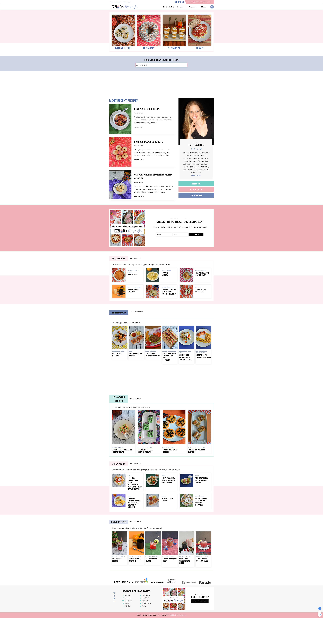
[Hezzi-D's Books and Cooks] (124, 7)
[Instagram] (179, 2)
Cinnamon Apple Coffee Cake (202, 274)
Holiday (188, 556)
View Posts (134, 258)
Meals (199, 48)
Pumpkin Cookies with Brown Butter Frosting (169, 291)
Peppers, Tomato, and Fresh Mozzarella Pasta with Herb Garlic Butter (135, 483)
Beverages (131, 287)
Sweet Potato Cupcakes (201, 290)
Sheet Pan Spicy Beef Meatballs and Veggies (168, 480)
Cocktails (196, 189)
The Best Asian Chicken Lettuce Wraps (202, 480)
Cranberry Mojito (117, 560)
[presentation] (120, 119)
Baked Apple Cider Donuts (148, 141)
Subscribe (196, 234)
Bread (127, 603)
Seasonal (174, 48)
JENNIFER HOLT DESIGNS (178, 615)
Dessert (130, 270)
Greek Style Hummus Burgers (153, 354)
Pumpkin (136, 270)
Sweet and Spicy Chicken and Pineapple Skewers (169, 356)
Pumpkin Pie (132, 274)
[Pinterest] (183, 2)
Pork (180, 352)
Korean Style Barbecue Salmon (203, 356)
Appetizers (146, 595)
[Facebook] (176, 2)
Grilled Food (116, 351)
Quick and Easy (200, 352)
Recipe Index (168, 7)
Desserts (149, 48)
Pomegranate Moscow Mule (202, 560)
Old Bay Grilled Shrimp (135, 354)
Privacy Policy (127, 2)
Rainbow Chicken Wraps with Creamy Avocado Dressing (134, 502)
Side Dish (128, 606)
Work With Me (118, 2)
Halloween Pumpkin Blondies (196, 451)
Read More (138, 127)
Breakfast (145, 598)
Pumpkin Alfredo (165, 274)
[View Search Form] (212, 7)
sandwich (153, 351)
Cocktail (206, 556)
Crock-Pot (145, 600)
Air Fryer (145, 606)
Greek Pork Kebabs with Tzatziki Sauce (185, 357)
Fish (197, 351)
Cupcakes (128, 600)
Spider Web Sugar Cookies (170, 451)
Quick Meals (146, 603)
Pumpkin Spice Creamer (133, 290)
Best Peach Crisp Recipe (147, 108)
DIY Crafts (196, 195)
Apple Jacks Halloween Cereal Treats (122, 451)
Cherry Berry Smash (151, 560)
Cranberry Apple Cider (170, 560)
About (111, 2)
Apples (164, 556)
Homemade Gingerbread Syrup (184, 561)
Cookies (190, 447)
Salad (202, 496)
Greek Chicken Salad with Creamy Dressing (201, 501)
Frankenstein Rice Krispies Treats (145, 451)
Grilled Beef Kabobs (117, 354)
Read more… (196, 175)
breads (196, 183)
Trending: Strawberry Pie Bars (200, 2)
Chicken (164, 351)
